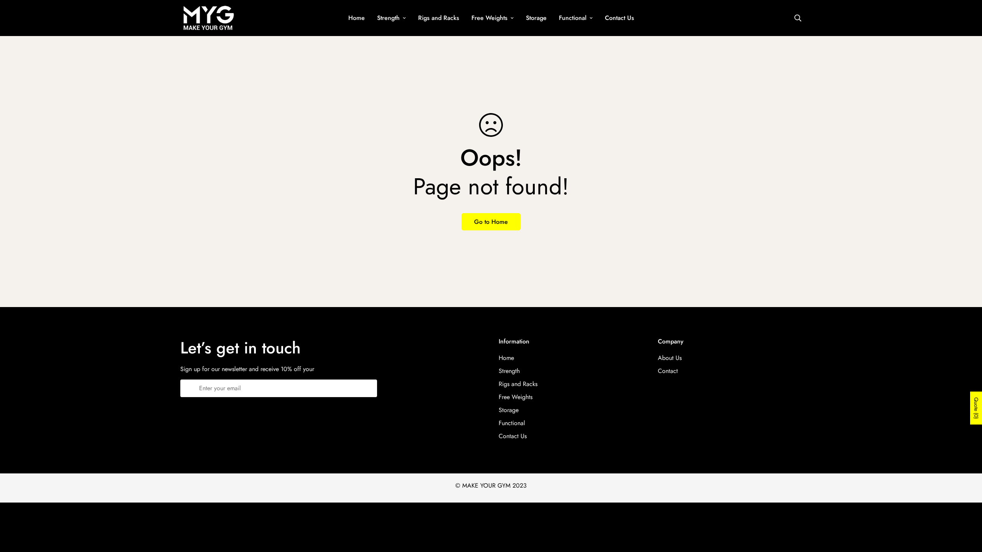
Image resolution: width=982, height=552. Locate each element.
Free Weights (489, 17)
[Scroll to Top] (967, 510)
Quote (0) (976, 408)
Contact (668, 370)
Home (356, 17)
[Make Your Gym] (208, 18)
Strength (388, 17)
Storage (536, 17)
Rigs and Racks (438, 17)
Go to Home (491, 221)
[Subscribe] (368, 388)
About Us (670, 357)
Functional (573, 17)
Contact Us (619, 17)
